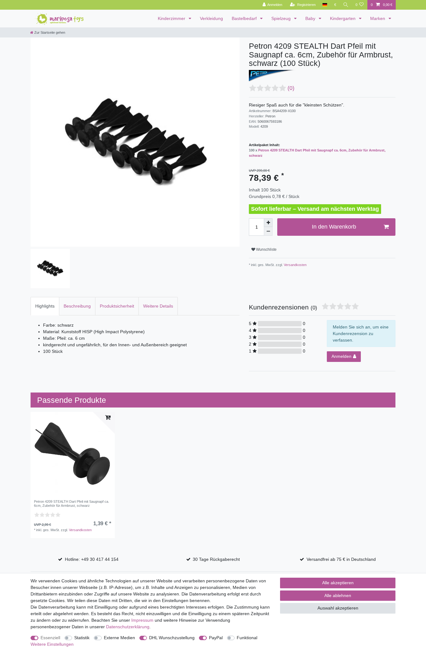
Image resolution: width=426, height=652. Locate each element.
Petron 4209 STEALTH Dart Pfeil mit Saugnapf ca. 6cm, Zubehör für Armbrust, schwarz (71, 503)
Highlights (45, 306)
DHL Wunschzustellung (172, 637)
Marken (378, 18)
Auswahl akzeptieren (337, 607)
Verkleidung (211, 18)
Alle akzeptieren (338, 582)
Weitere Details (158, 306)
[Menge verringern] (268, 231)
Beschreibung (77, 306)
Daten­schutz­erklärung (127, 626)
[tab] (45, 306)
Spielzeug (281, 18)
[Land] (325, 5)
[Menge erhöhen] (268, 222)
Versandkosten (295, 265)
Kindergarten (343, 18)
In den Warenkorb (334, 227)
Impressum (142, 620)
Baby (311, 18)
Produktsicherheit (117, 306)
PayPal (216, 637)
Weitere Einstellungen (52, 644)
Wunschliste (266, 249)
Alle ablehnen (337, 595)
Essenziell (50, 637)
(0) (291, 88)
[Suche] (346, 5)
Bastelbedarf (245, 18)
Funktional (247, 637)
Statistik (82, 637)
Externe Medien (119, 637)
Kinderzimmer (172, 18)
